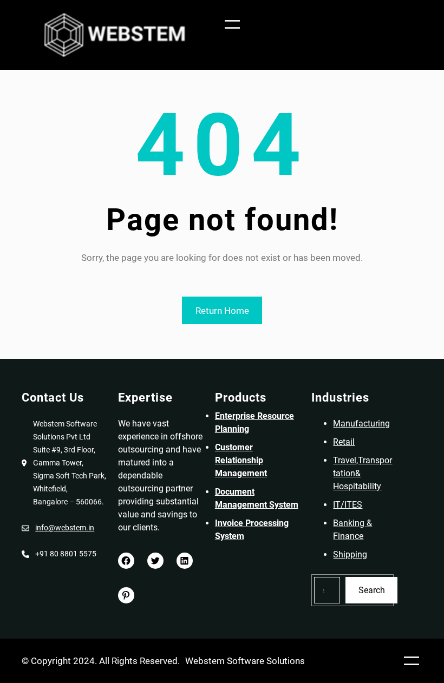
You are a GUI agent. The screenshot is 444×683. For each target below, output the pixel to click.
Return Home (222, 310)
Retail (344, 442)
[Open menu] (232, 24)
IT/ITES (347, 505)
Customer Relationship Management (241, 460)
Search (371, 590)
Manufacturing (361, 423)
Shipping (350, 554)
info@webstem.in (64, 527)
